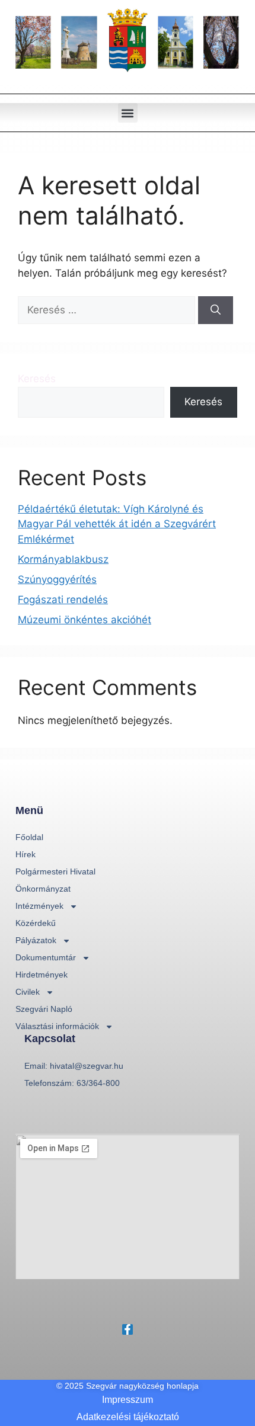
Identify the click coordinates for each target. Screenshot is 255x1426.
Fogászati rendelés (63, 599)
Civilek (27, 991)
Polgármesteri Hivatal (55, 871)
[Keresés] (215, 310)
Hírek (25, 854)
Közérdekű (35, 923)
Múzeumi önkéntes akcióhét (84, 620)
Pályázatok (35, 940)
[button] (128, 113)
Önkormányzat (43, 888)
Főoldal (29, 837)
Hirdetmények (41, 974)
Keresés (37, 378)
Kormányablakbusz (63, 559)
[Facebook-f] (127, 1329)
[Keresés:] (108, 310)
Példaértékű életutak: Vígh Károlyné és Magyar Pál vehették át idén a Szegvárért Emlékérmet (117, 524)
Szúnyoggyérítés (57, 579)
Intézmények (39, 906)
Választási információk (57, 1026)
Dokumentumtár (45, 957)
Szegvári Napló (43, 1009)
